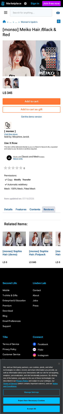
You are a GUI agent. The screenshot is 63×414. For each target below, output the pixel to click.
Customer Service (11, 354)
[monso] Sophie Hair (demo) (12, 253)
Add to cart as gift (31, 109)
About (36, 295)
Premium (7, 305)
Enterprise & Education (14, 300)
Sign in (35, 3)
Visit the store (10, 134)
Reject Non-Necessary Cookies (31, 400)
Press (35, 305)
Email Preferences (12, 321)
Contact (37, 290)
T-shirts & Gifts (10, 295)
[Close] (59, 363)
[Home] (4, 22)
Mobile (6, 290)
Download (8, 310)
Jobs (35, 300)
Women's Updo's (29, 22)
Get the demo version (31, 116)
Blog (5, 316)
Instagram (42, 355)
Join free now (51, 3)
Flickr (40, 349)
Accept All (31, 409)
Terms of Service (11, 344)
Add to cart (31, 101)
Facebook (42, 344)
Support (7, 326)
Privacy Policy (9, 349)
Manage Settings (31, 392)
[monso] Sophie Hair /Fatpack (38, 253)
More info (18, 159)
